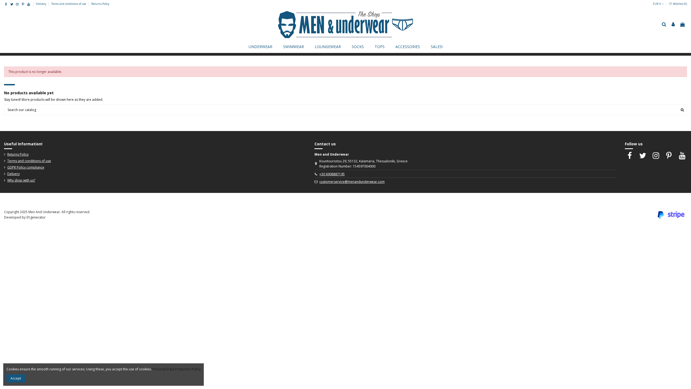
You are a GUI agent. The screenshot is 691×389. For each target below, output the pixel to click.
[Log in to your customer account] (673, 24)
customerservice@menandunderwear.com (352, 181)
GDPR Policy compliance (25, 167)
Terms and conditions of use (69, 4)
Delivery (41, 4)
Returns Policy (100, 4)
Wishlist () (679, 4)
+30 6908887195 (332, 174)
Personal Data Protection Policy (177, 369)
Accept (16, 378)
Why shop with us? (21, 180)
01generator (36, 217)
